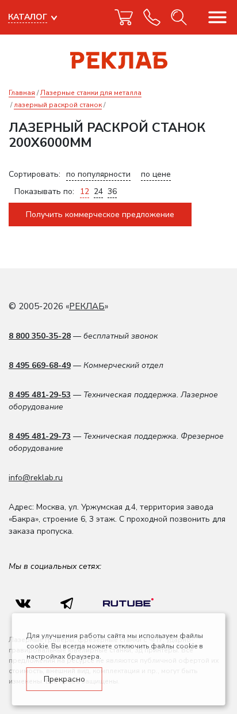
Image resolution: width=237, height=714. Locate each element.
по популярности (98, 174)
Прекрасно (64, 679)
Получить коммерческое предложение (100, 214)
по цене (156, 174)
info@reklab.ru (36, 477)
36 (112, 191)
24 (98, 191)
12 (84, 191)
